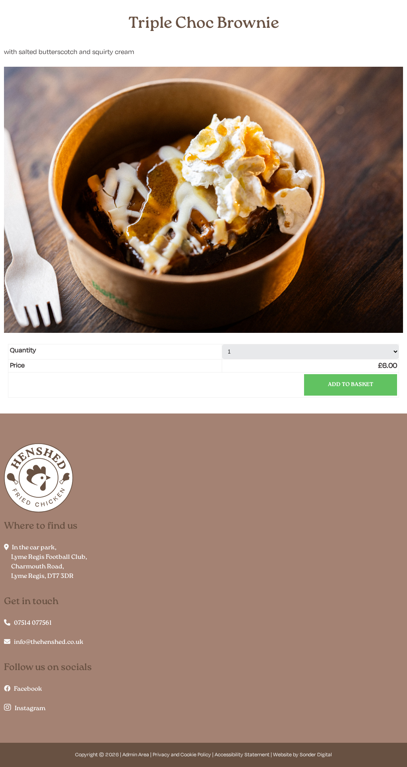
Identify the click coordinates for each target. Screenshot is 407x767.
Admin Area (135, 755)
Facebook (26, 689)
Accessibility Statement (242, 755)
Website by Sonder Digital (302, 755)
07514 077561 (31, 623)
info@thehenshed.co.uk (46, 642)
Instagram (28, 708)
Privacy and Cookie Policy (182, 755)
